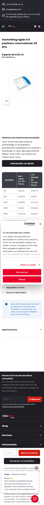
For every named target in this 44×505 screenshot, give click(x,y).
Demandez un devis (22, 163)
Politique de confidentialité (13, 406)
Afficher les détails (28, 265)
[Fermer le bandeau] (40, 224)
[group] (6, 101)
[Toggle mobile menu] (3, 26)
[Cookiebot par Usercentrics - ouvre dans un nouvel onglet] (26, 224)
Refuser (22, 279)
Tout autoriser (22, 272)
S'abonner (34, 399)
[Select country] (40, 26)
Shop (5, 425)
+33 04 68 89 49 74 (14, 4)
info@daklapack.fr (14, 9)
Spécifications (9, 329)
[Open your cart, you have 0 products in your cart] (35, 26)
